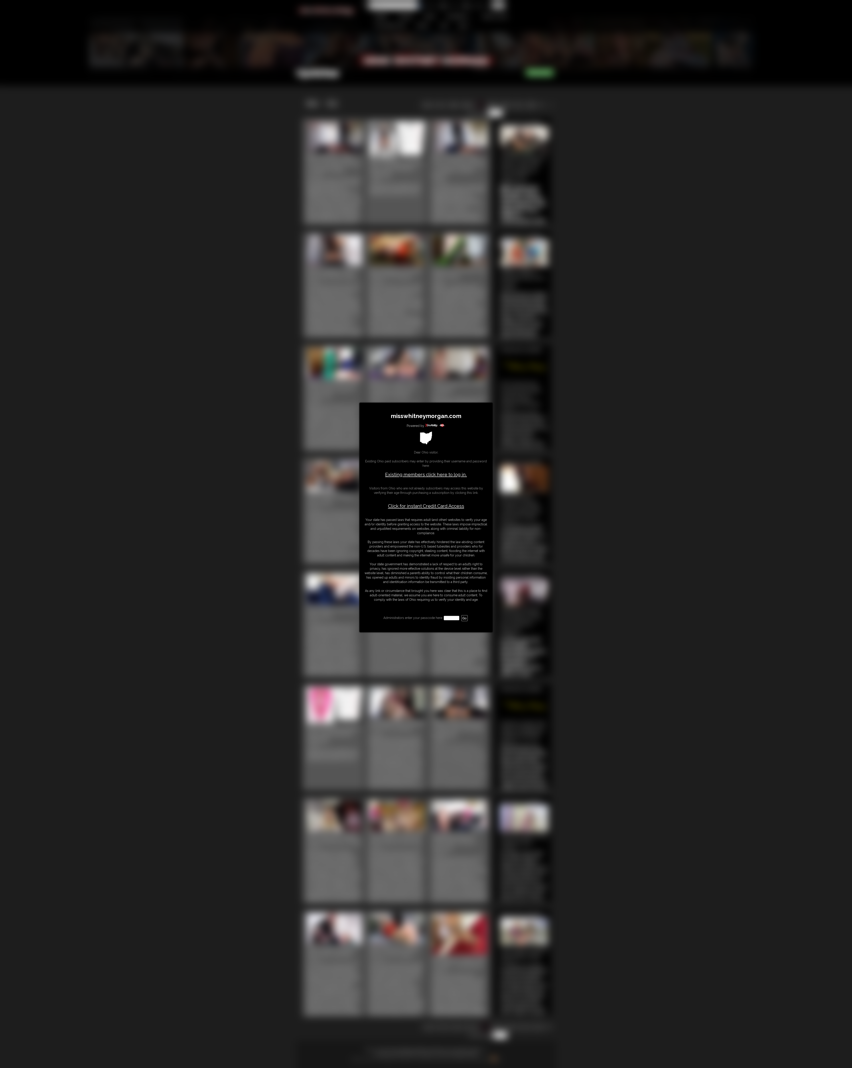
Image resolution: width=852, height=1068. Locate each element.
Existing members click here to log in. (426, 474)
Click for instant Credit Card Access (426, 506)
